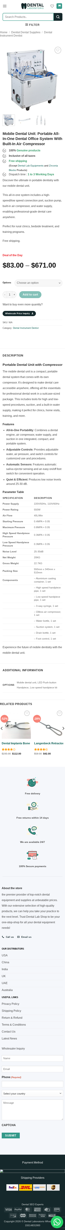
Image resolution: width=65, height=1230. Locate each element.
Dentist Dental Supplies (25, 32)
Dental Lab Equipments (31, 165)
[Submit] (58, 17)
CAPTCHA (9, 1125)
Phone (11, 1077)
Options (7, 282)
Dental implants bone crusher (21, 743)
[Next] (57, 78)
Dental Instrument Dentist (26, 328)
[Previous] (8, 78)
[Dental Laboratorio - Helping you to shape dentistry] (32, 6)
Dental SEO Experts (33, 1204)
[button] (5, 6)
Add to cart (30, 294)
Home (3, 32)
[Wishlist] (52, 6)
